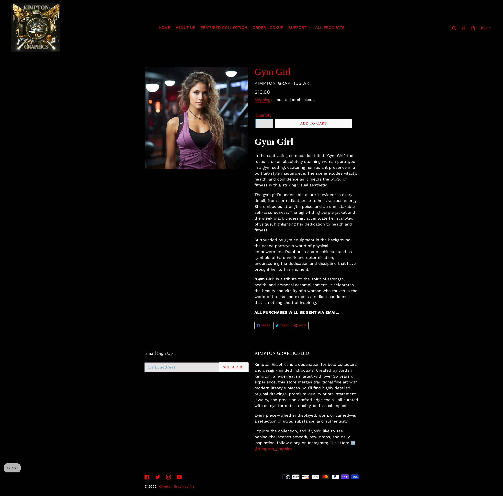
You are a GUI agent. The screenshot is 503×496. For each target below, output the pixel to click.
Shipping (262, 99)
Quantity (263, 115)
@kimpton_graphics (273, 448)
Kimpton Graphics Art (176, 486)
